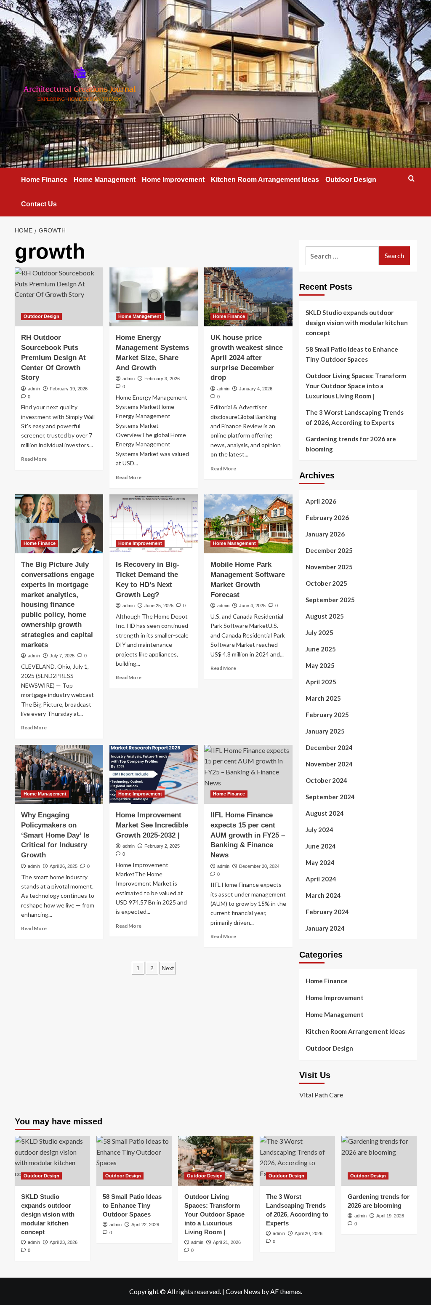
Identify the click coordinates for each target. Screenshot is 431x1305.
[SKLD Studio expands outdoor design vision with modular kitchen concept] (52, 1161)
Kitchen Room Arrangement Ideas (265, 179)
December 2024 (329, 747)
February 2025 (327, 714)
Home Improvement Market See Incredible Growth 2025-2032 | (152, 825)
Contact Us (39, 204)
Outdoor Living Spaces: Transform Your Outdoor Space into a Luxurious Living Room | (356, 386)
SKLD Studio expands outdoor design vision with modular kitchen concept (357, 322)
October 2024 (326, 780)
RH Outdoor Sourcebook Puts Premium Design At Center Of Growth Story (53, 358)
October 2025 (326, 583)
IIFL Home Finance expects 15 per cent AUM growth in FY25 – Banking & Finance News (247, 835)
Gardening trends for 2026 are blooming (351, 444)
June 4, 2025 (252, 605)
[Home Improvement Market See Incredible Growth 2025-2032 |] (153, 774)
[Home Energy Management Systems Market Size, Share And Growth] (153, 296)
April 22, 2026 (145, 1224)
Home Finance (44, 179)
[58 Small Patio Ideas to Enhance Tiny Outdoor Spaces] (134, 1161)
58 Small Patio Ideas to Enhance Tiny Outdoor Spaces (352, 354)
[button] (411, 178)
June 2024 (321, 846)
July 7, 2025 (62, 655)
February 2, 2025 (162, 846)
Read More (34, 459)
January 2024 (325, 928)
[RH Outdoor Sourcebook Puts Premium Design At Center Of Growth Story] (59, 296)
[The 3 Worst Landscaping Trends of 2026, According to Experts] (297, 1161)
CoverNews (243, 1291)
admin (34, 388)
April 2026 (321, 501)
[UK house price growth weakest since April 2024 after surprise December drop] (248, 296)
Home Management (105, 179)
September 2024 (330, 797)
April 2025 (321, 682)
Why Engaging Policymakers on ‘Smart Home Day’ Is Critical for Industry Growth (55, 835)
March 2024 (323, 895)
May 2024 (320, 862)
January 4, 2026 (255, 388)
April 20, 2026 (308, 1233)
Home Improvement (173, 179)
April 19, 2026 (390, 1215)
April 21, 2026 (227, 1242)
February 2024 (327, 911)
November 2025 (329, 567)
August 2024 (325, 813)
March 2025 (323, 698)
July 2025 (319, 632)
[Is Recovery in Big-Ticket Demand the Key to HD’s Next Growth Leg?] (153, 523)
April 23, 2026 (63, 1242)
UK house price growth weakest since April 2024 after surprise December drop (246, 358)
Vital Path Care (321, 1095)
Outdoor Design (350, 179)
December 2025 (329, 550)
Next (168, 968)
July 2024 (319, 829)
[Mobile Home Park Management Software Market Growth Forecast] (248, 523)
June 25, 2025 (158, 605)
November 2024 (329, 764)
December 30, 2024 (259, 866)
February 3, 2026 (162, 378)
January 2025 (325, 731)
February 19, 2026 (69, 388)
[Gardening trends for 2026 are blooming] (379, 1161)
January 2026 (325, 534)
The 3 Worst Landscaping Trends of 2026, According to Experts (355, 417)
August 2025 (325, 616)
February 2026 (327, 517)
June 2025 (321, 649)
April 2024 (321, 879)
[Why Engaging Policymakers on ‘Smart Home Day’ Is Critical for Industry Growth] (59, 774)
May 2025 (320, 665)
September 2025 (330, 599)
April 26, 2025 (63, 866)
